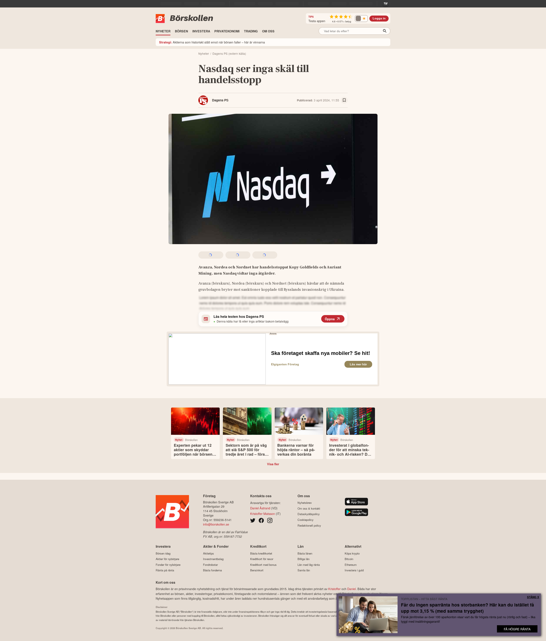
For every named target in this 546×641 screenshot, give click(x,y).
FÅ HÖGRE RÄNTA (517, 629)
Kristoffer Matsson (262, 513)
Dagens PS (220, 100)
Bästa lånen (305, 553)
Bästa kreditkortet (261, 553)
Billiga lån (303, 559)
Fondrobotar (210, 565)
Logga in (379, 18)
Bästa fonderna (212, 570)
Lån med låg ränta (309, 565)
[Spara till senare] (344, 100)
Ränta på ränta (165, 570)
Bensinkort (256, 570)
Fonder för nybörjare (168, 565)
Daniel (351, 588)
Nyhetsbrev (305, 503)
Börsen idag (163, 553)
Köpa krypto (352, 553)
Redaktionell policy (309, 525)
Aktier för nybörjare (167, 559)
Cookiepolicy (306, 520)
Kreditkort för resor (261, 559)
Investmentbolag (213, 559)
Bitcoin (349, 559)
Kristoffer (334, 588)
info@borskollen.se (216, 524)
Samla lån (304, 570)
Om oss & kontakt (309, 508)
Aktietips (208, 553)
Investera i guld (354, 570)
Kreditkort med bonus (263, 565)
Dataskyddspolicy (309, 514)
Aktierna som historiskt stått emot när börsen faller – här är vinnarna (212, 42)
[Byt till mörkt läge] (361, 18)
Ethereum (351, 565)
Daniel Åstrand (260, 508)
